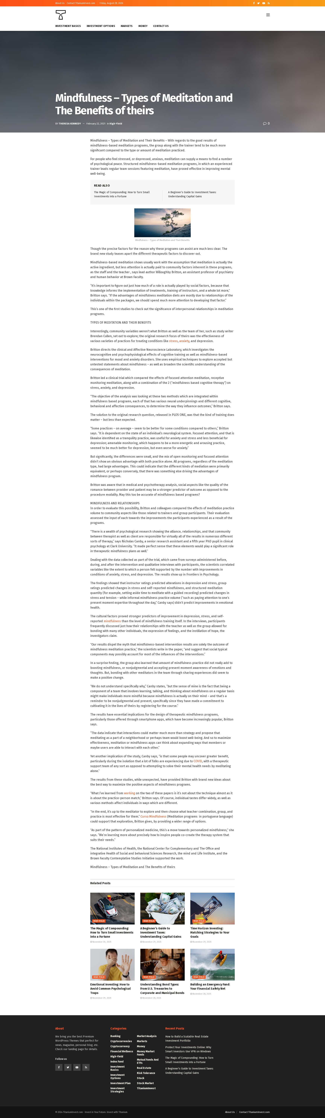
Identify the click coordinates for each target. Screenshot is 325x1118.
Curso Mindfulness (153, 816)
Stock (140, 1078)
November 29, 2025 (151, 942)
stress (173, 341)
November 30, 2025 (101, 942)
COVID (198, 761)
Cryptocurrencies (121, 1041)
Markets (127, 26)
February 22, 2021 (95, 123)
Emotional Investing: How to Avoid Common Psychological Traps (110, 989)
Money (142, 26)
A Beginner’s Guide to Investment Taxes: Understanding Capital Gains (160, 933)
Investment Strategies (117, 1090)
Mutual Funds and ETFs (148, 1061)
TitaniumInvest (146, 1088)
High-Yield (115, 123)
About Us (60, 3)
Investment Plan (120, 1083)
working (129, 793)
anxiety (184, 341)
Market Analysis (147, 1036)
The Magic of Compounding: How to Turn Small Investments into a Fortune (111, 933)
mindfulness (112, 621)
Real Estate (144, 1068)
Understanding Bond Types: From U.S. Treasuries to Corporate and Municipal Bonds (162, 989)
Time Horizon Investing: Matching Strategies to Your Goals (209, 933)
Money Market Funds (145, 1053)
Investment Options (101, 26)
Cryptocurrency (120, 1046)
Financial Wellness (121, 1051)
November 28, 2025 (151, 998)
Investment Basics (68, 26)
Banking (115, 1036)
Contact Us (161, 26)
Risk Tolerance (146, 1073)
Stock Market (145, 1083)
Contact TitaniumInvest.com (81, 3)
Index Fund (117, 1061)
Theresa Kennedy (70, 123)
